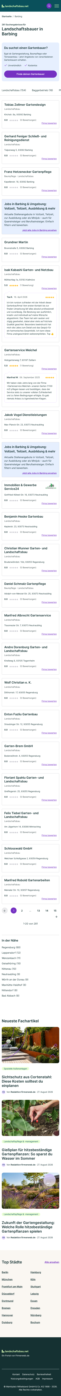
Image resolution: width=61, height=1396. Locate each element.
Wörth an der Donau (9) (15, 979)
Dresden (35, 1308)
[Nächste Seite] (56, 916)
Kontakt (16, 1374)
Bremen (6, 1308)
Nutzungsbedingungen (22, 1378)
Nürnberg (35, 1315)
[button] (49, 5)
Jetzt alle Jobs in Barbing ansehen (39, 230)
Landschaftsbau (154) (14, 90)
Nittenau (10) (9, 968)
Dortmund (7, 1300)
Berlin (5, 1272)
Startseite (7, 16)
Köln (33, 1279)
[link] (30, 114)
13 (38, 910)
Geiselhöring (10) (11, 963)
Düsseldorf (8, 1293)
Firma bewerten (49, 123)
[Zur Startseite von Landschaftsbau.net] (15, 6)
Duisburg (7, 1322)
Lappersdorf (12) (11, 952)
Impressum (47, 1378)
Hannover (7, 1315)
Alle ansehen (52, 1262)
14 (46, 910)
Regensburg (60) (11, 947)
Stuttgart (35, 1286)
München (7, 1279)
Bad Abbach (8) (10, 995)
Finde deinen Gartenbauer (31, 74)
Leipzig (34, 1293)
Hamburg (35, 1272)
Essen (33, 1300)
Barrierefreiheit (44, 1374)
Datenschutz (28, 1374)
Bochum (35, 1322)
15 (55, 910)
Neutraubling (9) (11, 974)
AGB (38, 1378)
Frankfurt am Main (12, 1286)
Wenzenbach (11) (11, 958)
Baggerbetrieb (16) (42, 90)
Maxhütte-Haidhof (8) (14, 984)
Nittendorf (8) (9, 990)
